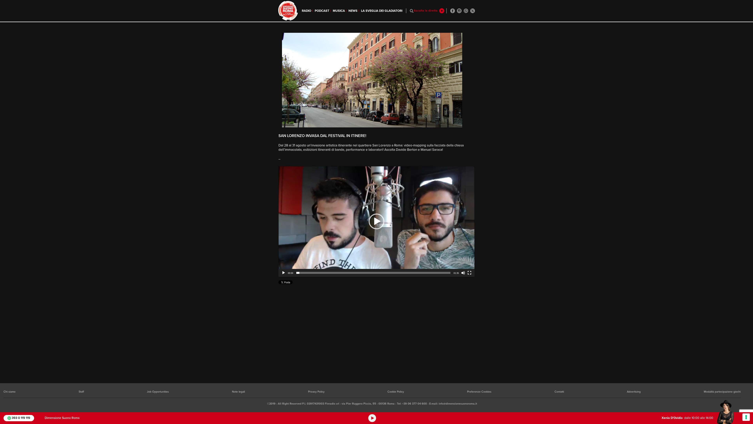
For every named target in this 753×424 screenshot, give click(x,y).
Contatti (559, 391)
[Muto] (463, 273)
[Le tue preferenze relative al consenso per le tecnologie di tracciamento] (746, 417)
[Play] (284, 273)
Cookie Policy (395, 391)
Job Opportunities (158, 391)
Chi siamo (9, 391)
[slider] (373, 273)
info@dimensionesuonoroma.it (458, 403)
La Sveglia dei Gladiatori (381, 11)
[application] (376, 221)
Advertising (634, 391)
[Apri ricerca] (412, 11)
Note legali (238, 391)
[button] (376, 221)
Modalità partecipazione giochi (722, 391)
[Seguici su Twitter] (472, 10)
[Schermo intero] (469, 273)
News (352, 11)
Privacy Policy (316, 391)
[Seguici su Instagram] (459, 10)
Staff (81, 391)
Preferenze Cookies (479, 391)
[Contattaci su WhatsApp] (466, 10)
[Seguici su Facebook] (452, 10)
